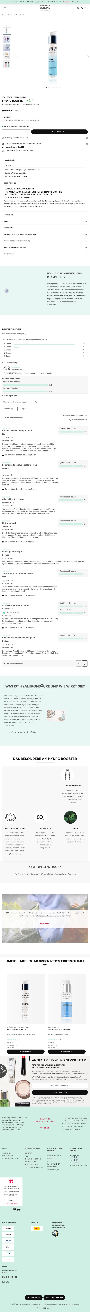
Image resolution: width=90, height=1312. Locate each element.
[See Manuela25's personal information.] (13, 503)
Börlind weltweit (54, 1155)
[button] (87, 138)
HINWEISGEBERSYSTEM (49, 1304)
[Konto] (81, 7)
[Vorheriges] (17, 56)
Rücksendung (31, 1162)
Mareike (5, 468)
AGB (12, 1304)
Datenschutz (25, 1304)
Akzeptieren (45, 923)
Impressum (36, 1304)
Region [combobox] (24, 409)
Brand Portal (52, 1167)
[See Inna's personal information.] (8, 577)
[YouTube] (16, 1277)
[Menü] (5, 7)
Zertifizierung (53, 1170)
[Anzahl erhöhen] (27, 131)
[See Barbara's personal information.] (11, 641)
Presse (50, 1161)
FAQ (26, 1156)
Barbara (5, 641)
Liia (3, 434)
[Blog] (7, 1282)
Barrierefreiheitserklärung (69, 1304)
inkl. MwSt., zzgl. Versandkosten (29, 120)
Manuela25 (6, 503)
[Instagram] (7, 1277)
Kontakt (28, 1153)
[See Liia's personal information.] (7, 434)
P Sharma (6, 609)
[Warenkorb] (85, 7)
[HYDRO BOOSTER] (52, 54)
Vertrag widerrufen (54, 1297)
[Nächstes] (88, 56)
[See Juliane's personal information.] (10, 526)
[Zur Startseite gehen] (45, 7)
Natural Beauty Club (10, 1158)
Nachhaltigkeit (53, 1164)
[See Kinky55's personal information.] (11, 555)
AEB (17, 1304)
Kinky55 (5, 555)
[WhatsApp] (3, 1282)
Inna (4, 577)
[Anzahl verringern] (5, 131)
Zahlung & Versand (33, 1159)
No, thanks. (75, 2)
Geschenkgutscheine (34, 1168)
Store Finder (35, 1298)
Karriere (50, 1158)
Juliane (5, 526)
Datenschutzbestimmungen (48, 916)
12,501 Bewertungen (11, 1203)
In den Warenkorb (59, 132)
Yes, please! (66, 2)
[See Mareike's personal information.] (11, 468)
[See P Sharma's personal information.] (12, 609)
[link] (18, 368)
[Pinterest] (12, 1277)
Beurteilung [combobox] (8, 409)
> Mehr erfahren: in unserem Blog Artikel (20, 732)
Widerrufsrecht (32, 1165)
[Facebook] (3, 1277)
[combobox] (80, 416)
